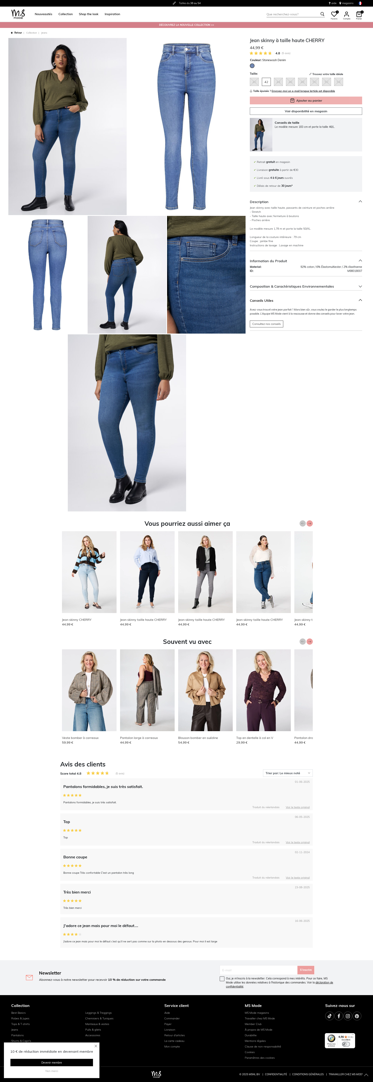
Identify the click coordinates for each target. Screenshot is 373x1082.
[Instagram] (347, 1016)
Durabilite (251, 1035)
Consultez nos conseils (266, 324)
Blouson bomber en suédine (198, 738)
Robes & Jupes (20, 1018)
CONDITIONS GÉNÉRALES (308, 1074)
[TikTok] (329, 1016)
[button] (43, 14)
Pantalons (17, 1035)
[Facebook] (338, 1016)
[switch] (346, 1044)
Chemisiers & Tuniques (99, 1018)
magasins (347, 3)
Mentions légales (255, 1041)
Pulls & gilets (93, 1029)
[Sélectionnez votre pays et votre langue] (360, 3)
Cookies (250, 1052)
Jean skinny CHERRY (77, 620)
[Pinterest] (357, 1016)
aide (333, 3)
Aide (167, 1013)
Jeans (44, 32)
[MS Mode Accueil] (18, 14)
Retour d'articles (174, 1035)
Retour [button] (18, 32)
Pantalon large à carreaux (139, 738)
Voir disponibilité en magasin (306, 111)
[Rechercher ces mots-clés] (322, 14)
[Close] (96, 1045)
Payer (168, 1024)
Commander (172, 1018)
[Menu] (352, 1035)
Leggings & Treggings (98, 1013)
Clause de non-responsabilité (263, 1046)
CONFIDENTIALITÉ (276, 1074)
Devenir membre (51, 1062)
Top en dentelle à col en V (254, 738)
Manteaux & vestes (97, 1024)
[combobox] (296, 14)
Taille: (254, 73)
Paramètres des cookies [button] (260, 1058)
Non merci (51, 1071)
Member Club (253, 1024)
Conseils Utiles (261, 300)
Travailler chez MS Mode (260, 1018)
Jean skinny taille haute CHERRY (143, 620)
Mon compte (172, 1046)
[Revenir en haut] (366, 1075)
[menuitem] (42, 14)
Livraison (169, 1029)
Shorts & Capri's (21, 1041)
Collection (31, 32)
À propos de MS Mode (258, 1029)
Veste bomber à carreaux (80, 738)
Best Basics (18, 1013)
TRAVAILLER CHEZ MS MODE (346, 1074)
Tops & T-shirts (20, 1024)
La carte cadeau (174, 1041)
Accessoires (92, 1035)
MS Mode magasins (257, 1013)
